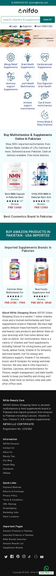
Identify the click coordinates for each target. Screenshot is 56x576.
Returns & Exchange (13, 491)
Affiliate (7, 473)
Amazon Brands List (13, 543)
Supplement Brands (13, 547)
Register (27, 26)
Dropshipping (9, 508)
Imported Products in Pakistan (18, 535)
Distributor (8, 469)
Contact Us (8, 448)
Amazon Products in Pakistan (18, 531)
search (47, 19)
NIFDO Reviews (11, 443)
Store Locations (11, 516)
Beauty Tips (9, 456)
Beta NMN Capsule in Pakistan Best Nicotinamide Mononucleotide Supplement (15, 196)
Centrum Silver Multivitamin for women (14, 291)
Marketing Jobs (11, 512)
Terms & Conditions (13, 500)
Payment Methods (12, 487)
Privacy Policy (10, 495)
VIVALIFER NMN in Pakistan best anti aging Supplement (41, 196)
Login (14, 26)
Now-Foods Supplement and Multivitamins (41, 291)
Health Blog (9, 464)
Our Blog (7, 460)
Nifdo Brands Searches (14, 539)
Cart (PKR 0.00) (44, 26)
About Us (7, 452)
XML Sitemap (9, 504)
